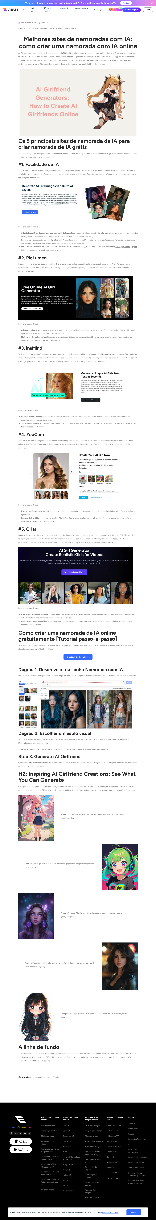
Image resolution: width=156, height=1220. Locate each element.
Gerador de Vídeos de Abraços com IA (50, 1165)
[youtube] (25, 1133)
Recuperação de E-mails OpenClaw (136, 1181)
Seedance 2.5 (68, 1136)
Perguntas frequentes (137, 1139)
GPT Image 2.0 (113, 1131)
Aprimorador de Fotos (94, 1141)
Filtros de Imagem (92, 1136)
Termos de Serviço (136, 1168)
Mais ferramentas (48, 1190)
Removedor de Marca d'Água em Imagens (93, 1153)
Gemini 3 (110, 1157)
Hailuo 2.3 (67, 1175)
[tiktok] (16, 1133)
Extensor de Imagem (93, 1146)
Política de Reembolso (137, 1157)
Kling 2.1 (66, 1170)
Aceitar (133, 1212)
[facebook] (11, 1133)
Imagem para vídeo (49, 1131)
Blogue (27, 28)
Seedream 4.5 (112, 1162)
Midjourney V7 (113, 1136)
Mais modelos (68, 1191)
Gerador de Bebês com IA (92, 1183)
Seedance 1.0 (68, 1146)
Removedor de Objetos (91, 1168)
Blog (130, 1144)
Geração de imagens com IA (43, 28)
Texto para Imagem (92, 1125)
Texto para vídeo (48, 1125)
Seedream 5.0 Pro (114, 1125)
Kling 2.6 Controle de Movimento (71, 1158)
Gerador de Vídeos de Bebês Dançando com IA (50, 1182)
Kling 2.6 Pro (68, 1165)
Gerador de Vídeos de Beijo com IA (50, 1173)
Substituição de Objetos (91, 1176)
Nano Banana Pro (113, 1146)
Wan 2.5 (66, 1180)
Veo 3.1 (66, 1125)
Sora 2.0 (66, 1131)
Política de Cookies (136, 1162)
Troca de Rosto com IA (93, 1160)
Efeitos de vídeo (47, 1136)
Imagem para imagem (94, 1131)
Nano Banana (112, 1152)
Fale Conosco (134, 1129)
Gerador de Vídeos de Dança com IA (50, 1157)
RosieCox (45, 23)
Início (20, 28)
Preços (131, 1134)
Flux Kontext (112, 1173)
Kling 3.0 (66, 1152)
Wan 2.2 (66, 1185)
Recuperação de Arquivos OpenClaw (136, 1174)
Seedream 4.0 (112, 1167)
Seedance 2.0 (68, 1141)
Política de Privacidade (133, 1151)
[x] (29, 1133)
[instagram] (20, 1133)
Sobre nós (132, 1123)
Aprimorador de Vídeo (47, 1142)
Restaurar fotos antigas (91, 1191)
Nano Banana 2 (113, 1141)
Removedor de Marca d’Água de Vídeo (50, 1150)
